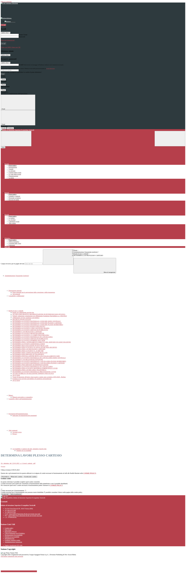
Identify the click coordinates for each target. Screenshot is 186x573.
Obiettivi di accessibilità (12, 537)
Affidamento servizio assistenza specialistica (25, 318)
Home (75, 250)
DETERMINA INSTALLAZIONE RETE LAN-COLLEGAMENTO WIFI (36, 356)
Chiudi (3, 79)
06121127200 (11, 510)
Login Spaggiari (50, 68)
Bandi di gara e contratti (81, 254)
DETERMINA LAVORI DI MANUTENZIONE (27, 359)
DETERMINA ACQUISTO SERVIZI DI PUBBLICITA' (30, 330)
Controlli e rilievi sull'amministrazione (20, 399)
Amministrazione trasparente (13, 542)
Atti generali (16, 294)
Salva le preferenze (15, 494)
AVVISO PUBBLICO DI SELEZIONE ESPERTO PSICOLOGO (33, 373)
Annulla (4, 128)
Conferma (10, 128)
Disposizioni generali (15, 290)
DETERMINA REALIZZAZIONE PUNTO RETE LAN (30, 345)
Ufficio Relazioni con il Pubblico (15, 533)
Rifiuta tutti (16, 476)
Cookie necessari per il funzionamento (13, 490)
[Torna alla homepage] (93, 130)
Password (22, 37)
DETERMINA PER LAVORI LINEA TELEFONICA (29, 370)
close (3, 147)
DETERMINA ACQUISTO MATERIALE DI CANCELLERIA (32, 337)
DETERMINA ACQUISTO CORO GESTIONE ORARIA (30, 328)
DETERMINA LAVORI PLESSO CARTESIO (27, 331)
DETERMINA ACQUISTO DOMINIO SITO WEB (28, 340)
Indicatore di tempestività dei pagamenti (24, 415)
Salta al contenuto (6, 1)
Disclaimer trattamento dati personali (12, 556)
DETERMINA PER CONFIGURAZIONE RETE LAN (29, 352)
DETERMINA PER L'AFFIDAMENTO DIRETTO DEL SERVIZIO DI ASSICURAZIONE (41, 342)
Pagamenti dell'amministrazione (18, 414)
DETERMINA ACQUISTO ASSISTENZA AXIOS (28, 344)
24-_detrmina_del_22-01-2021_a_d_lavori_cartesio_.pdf (18, 463)
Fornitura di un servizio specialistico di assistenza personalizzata (31, 379)
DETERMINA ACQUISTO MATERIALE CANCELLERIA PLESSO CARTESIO (38, 363)
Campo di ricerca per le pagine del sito (12, 264)
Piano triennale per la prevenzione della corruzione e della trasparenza (33, 292)
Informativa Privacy (11, 531)
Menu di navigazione (109, 272)
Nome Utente (23, 35)
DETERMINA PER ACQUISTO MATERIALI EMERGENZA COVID (35, 368)
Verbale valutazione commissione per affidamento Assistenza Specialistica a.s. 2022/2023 (39, 316)
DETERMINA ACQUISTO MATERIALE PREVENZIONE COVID (34, 372)
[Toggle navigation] (16, 138)
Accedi (3, 25)
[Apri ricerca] (170, 138)
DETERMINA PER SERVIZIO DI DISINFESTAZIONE (30, 365)
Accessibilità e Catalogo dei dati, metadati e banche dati (29, 449)
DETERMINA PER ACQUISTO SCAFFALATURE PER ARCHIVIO (34, 347)
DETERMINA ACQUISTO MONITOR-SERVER (28, 333)
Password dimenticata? (8, 40)
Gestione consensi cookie (12, 540)
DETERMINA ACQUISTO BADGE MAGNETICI (28, 326)
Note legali (8, 530)
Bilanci (11, 395)
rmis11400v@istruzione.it (24, 514)
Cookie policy (9, 528)
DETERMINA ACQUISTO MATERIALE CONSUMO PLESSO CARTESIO (37, 323)
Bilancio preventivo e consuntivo (22, 397)
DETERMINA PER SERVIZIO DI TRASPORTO (28, 354)
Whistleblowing (9, 538)
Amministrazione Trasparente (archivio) (86, 252)
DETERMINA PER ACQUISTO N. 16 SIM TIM (27, 351)
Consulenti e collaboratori (16, 296)
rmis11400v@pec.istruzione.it (25, 515)
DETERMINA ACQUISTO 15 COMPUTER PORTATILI (30, 335)
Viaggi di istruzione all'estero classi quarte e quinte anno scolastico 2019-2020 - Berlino (39, 377)
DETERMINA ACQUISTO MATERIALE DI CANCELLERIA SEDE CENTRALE (39, 358)
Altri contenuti (13, 430)
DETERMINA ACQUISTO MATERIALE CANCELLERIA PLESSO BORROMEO (39, 361)
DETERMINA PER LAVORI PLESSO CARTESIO (28, 349)
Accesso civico (17, 432)
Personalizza (5, 476)
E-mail (21, 65)
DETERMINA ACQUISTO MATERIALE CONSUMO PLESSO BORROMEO (37, 325)
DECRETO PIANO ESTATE (21, 319)
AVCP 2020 (16, 375)
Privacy (14, 434)
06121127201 (11, 512)
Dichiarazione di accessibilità (13, 535)
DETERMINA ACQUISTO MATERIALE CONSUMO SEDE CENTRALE (36, 321)
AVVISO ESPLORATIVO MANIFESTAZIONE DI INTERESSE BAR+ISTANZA (38, 314)
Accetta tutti (30, 476)
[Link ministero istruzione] (9, 3)
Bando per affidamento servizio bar (23, 312)
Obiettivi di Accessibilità (23, 450)
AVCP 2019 (16, 380)
